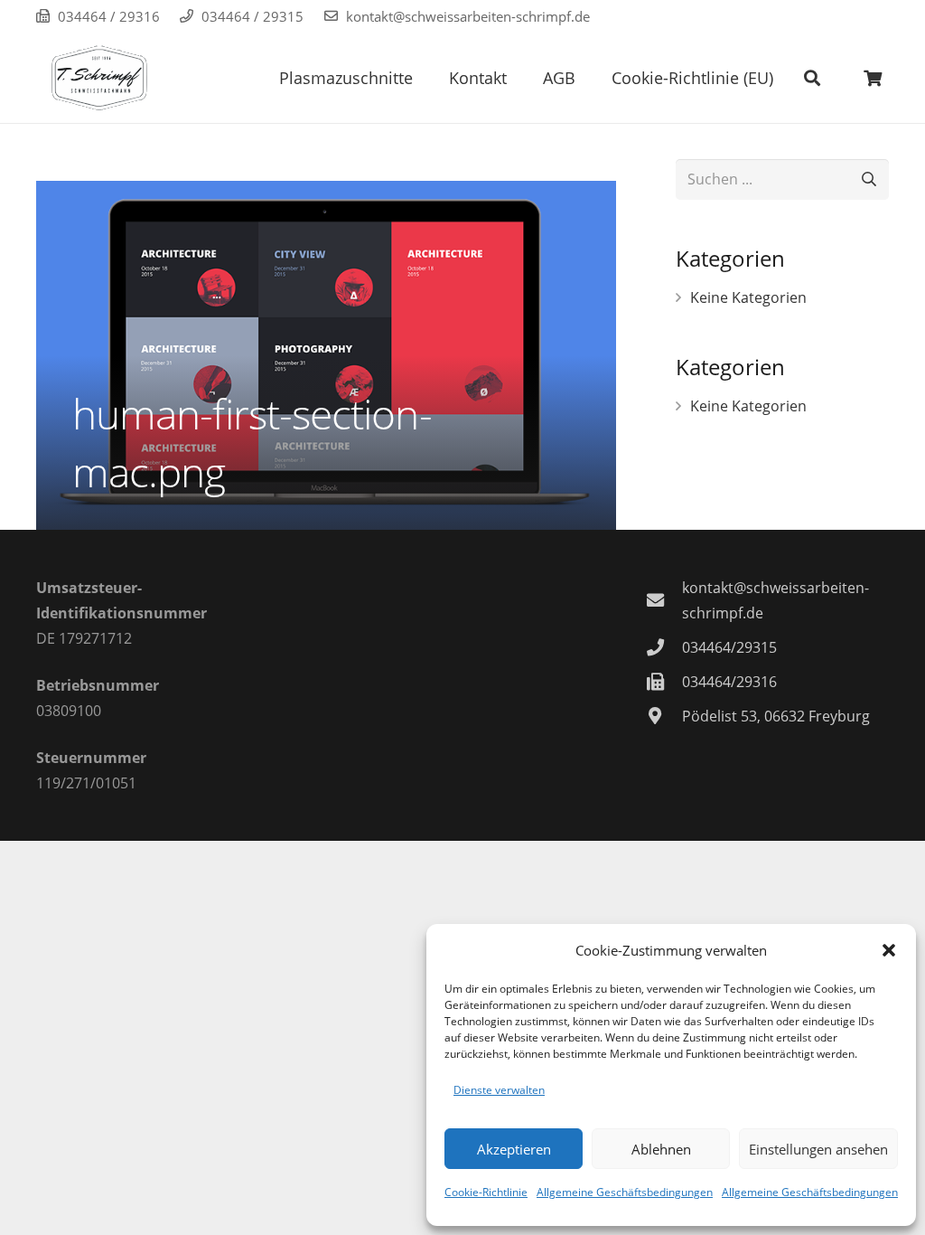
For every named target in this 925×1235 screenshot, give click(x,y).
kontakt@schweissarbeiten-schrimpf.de (468, 16)
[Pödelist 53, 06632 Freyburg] (664, 715)
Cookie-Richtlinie (486, 1192)
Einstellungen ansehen (818, 1149)
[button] (889, 950)
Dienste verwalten (499, 1090)
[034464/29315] (664, 646)
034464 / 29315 (252, 16)
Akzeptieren (514, 1149)
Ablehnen (661, 1149)
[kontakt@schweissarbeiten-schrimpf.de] (664, 599)
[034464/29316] (664, 681)
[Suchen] (812, 78)
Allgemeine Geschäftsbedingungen (625, 1192)
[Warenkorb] (872, 78)
